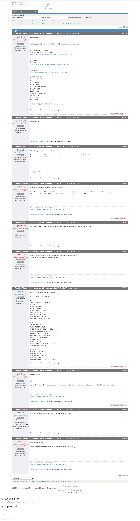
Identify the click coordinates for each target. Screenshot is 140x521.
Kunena (74, 486)
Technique (23, 24)
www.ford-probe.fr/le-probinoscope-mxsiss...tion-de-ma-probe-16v (48, 104)
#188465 (124, 370)
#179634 (124, 33)
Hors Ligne (20, 44)
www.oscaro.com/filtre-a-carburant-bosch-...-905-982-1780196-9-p (51, 54)
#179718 (124, 117)
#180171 (124, 222)
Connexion (33, 110)
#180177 (124, 251)
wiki (46, 6)
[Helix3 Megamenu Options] (42, 2)
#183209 (124, 288)
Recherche (33, 12)
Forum (47, 4)
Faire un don (48, 8)
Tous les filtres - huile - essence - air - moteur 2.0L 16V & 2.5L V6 (58, 24)
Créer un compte (49, 21)
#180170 (124, 183)
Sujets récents (23, 12)
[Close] (0, 494)
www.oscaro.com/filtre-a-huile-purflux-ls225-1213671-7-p (48, 72)
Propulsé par (67, 486)
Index (14, 12)
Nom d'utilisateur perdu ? (35, 21)
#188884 (124, 438)
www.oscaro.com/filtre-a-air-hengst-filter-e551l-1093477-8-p (49, 64)
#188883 (124, 409)
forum (16, 24)
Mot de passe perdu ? (19, 21)
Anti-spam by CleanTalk (66, 490)
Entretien (32, 24)
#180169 (124, 146)
